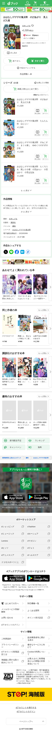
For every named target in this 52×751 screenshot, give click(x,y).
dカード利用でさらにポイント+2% (33, 43)
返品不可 (25, 46)
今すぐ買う (40, 61)
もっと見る (42, 310)
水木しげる (26, 26)
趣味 (14, 226)
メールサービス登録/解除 (10, 610)
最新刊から (44, 95)
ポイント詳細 (28, 38)
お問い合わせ (7, 617)
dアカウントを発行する (26, 707)
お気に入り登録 (43, 83)
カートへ (16, 61)
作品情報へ (25, 74)
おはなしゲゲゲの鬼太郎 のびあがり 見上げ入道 (32, 100)
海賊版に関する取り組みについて (10, 661)
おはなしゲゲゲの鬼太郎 (21, 230)
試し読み (13, 53)
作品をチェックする (27, 68)
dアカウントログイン (10, 625)
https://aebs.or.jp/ (24, 683)
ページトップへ (26, 721)
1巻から (36, 95)
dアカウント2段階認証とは (10, 653)
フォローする (32, 25)
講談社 (13, 222)
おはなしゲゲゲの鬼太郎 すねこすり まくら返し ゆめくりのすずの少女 (32, 145)
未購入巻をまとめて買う (28, 89)
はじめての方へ (12, 603)
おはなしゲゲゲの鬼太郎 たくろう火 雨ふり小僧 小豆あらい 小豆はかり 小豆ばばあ (32, 169)
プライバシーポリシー (10, 645)
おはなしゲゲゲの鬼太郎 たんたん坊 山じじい (32, 122)
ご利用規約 (6, 639)
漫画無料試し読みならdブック (11, 458)
